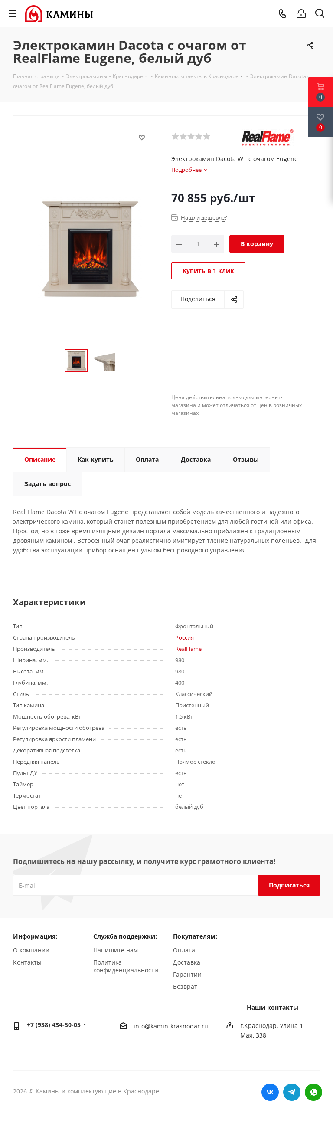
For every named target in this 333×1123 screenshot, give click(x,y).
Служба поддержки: (125, 936)
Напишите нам (115, 950)
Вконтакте (270, 1092)
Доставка (186, 962)
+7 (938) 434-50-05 (54, 1025)
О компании (31, 950)
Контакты (27, 962)
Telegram (291, 1092)
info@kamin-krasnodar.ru (171, 1026)
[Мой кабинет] (301, 14)
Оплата (184, 950)
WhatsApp (313, 1092)
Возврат (185, 986)
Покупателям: (195, 936)
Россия (184, 637)
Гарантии (187, 974)
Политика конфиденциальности (125, 966)
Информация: (35, 936)
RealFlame (188, 649)
